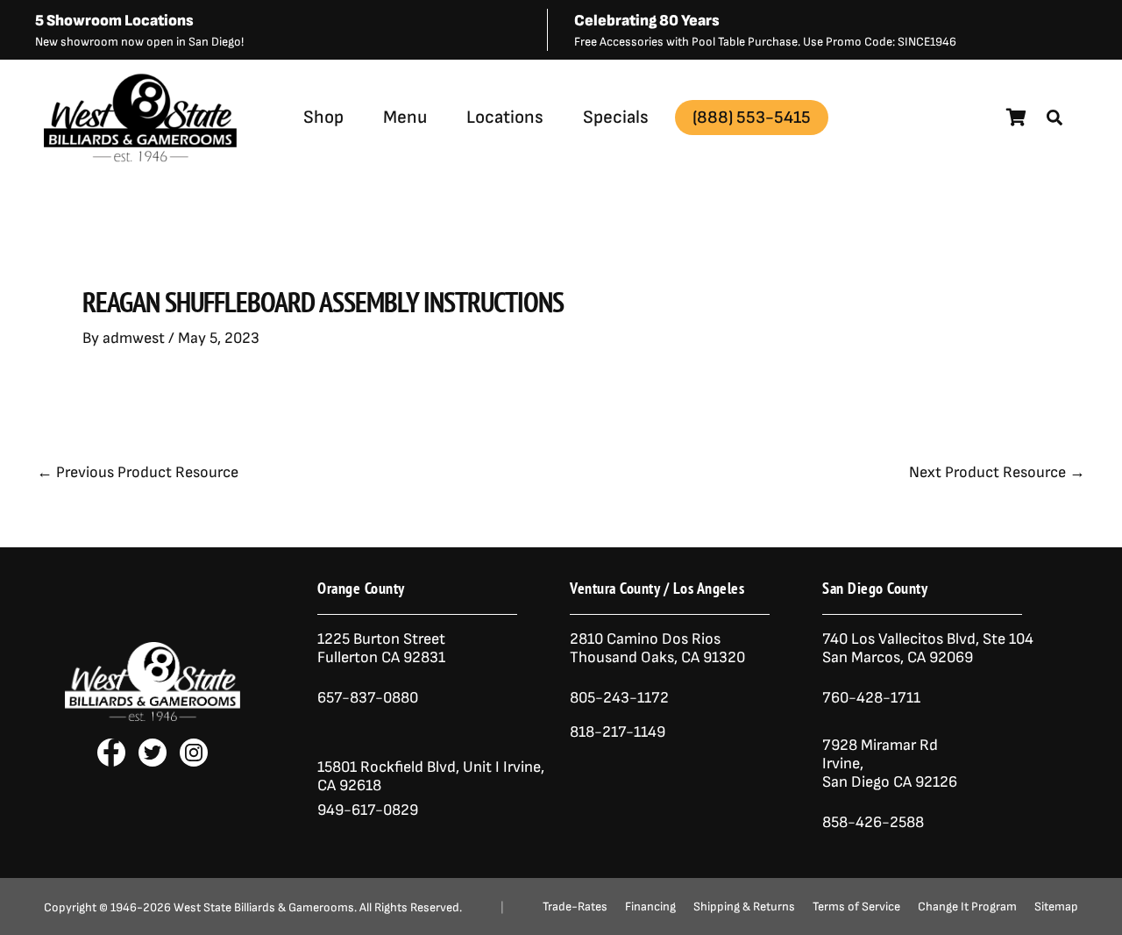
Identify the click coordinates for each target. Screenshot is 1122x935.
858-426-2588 (873, 822)
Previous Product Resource (137, 473)
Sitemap (1056, 907)
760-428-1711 (873, 698)
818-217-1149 (617, 732)
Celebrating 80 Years (647, 20)
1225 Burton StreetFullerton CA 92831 (381, 648)
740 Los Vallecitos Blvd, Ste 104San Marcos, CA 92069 (927, 648)
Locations (504, 117)
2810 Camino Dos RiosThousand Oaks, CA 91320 (657, 648)
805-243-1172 (619, 698)
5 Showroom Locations (114, 20)
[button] (1054, 117)
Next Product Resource (997, 473)
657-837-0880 (367, 698)
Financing (650, 907)
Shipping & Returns (744, 907)
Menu (405, 117)
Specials (616, 117)
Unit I (479, 767)
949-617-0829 (367, 810)
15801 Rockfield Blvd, (388, 767)
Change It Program (967, 907)
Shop (323, 117)
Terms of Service (856, 907)
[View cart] (1016, 117)
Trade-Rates (575, 907)
